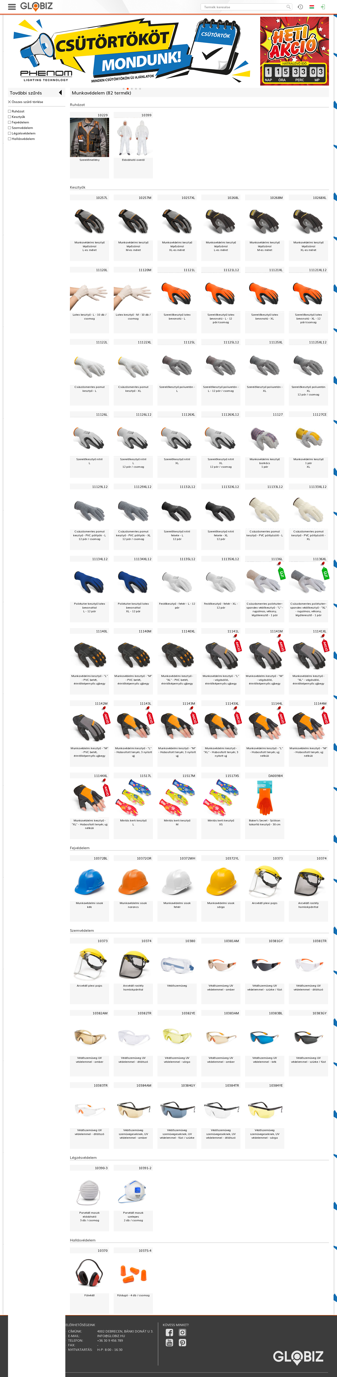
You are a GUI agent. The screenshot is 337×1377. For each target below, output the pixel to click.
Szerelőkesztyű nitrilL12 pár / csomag (133, 463)
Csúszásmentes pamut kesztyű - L (90, 388)
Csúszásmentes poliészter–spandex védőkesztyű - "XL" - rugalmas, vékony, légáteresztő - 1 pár (308, 609)
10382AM (100, 1012)
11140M (145, 631)
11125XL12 (317, 341)
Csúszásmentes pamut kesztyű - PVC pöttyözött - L (264, 533)
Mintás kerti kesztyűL (133, 822)
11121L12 (231, 269)
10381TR (319, 940)
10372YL (232, 858)
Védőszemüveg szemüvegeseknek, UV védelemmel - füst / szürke (177, 1134)
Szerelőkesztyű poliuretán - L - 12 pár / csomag (221, 388)
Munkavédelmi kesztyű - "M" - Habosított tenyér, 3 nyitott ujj (177, 752)
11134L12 (100, 558)
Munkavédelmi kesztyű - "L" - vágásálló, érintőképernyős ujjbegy (221, 679)
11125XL (276, 341)
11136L (277, 558)
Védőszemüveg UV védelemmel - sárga (177, 1059)
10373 (278, 858)
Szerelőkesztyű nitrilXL (177, 461)
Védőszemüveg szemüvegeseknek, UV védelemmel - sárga (264, 1134)
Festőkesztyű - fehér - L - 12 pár (177, 605)
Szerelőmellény (89, 159)
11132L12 (187, 486)
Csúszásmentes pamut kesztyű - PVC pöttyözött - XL (308, 535)
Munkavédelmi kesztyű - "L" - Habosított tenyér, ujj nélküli (264, 752)
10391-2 (145, 1167)
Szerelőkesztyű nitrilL (89, 461)
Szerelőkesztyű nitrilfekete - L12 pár (177, 535)
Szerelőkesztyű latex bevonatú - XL (264, 316)
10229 (103, 115)
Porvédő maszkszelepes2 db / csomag (133, 1216)
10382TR (144, 1012)
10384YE (276, 1085)
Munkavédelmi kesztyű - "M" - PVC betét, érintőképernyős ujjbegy (133, 679)
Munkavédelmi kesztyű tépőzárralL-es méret (90, 246)
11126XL (188, 414)
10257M (145, 197)
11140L (102, 631)
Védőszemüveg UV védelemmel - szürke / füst (264, 987)
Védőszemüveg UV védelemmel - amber (221, 987)
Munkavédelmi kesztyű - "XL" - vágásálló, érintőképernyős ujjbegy (308, 679)
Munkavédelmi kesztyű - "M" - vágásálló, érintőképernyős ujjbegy (264, 679)
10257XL (188, 197)
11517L (145, 775)
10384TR (232, 1085)
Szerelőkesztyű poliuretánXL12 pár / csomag (309, 390)
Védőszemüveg (177, 985)
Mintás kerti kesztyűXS (221, 822)
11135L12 (187, 558)
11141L (233, 631)
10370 (103, 1250)
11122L (102, 341)
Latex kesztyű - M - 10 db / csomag (133, 316)
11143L (145, 703)
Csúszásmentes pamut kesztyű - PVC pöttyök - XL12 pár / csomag (133, 535)
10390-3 (101, 1167)
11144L (277, 703)
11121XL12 (317, 269)
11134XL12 (142, 558)
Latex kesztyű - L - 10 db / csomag (90, 316)
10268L (233, 197)
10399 (146, 115)
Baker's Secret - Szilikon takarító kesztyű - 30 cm (265, 822)
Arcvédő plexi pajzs (264, 903)
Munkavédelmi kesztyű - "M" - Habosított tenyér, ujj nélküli (308, 752)
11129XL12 (142, 486)
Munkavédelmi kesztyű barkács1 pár (265, 463)
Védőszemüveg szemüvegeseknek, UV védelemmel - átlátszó (220, 1134)
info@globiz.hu (111, 1335)
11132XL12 (230, 486)
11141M (276, 631)
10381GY (276, 940)
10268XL (319, 197)
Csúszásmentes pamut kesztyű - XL (133, 388)
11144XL (101, 775)
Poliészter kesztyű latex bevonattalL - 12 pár (89, 607)
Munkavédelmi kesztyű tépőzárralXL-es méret (177, 246)
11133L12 (275, 486)
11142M (101, 703)
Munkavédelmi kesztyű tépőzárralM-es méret (133, 246)
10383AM (231, 1012)
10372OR (144, 858)
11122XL (144, 341)
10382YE (188, 1012)
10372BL (101, 858)
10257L (102, 197)
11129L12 (100, 486)
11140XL (188, 631)
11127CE (319, 414)
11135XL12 (230, 558)
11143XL (232, 703)
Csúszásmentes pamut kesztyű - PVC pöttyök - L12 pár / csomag (89, 535)
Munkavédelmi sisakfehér (177, 905)
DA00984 (275, 775)
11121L (189, 269)
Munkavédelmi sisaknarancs (133, 905)
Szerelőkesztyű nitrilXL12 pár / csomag (221, 463)
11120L (102, 269)
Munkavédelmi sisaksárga (221, 905)
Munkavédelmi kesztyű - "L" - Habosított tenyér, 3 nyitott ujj (133, 752)
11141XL (319, 631)
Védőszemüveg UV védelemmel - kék (264, 1059)
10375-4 (145, 1250)
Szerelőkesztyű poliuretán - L (177, 388)
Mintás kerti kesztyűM (177, 822)
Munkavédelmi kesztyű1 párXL (308, 463)
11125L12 (231, 341)
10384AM (143, 1085)
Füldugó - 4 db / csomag (133, 1295)
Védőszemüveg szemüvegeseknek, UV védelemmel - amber (133, 1134)
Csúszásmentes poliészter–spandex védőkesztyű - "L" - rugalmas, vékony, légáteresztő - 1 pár (264, 609)
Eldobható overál (133, 159)
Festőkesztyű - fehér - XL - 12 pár (221, 605)
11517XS (232, 775)
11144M (320, 703)
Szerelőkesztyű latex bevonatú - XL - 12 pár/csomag (308, 318)
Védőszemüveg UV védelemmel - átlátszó (308, 987)
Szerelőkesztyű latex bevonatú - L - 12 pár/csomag (220, 318)
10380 (190, 940)
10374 (321, 858)
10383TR (101, 1085)
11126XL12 (230, 414)
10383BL (276, 1012)
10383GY (319, 1012)
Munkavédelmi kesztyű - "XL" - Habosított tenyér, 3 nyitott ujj (221, 752)
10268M (276, 197)
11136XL (319, 558)
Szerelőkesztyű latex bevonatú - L (177, 316)
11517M (188, 775)
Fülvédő (89, 1295)
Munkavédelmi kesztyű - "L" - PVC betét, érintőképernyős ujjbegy (89, 679)
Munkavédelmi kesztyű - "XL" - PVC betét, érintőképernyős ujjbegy (177, 679)
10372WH (187, 858)
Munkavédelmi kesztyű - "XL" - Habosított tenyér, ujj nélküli (90, 824)
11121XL (276, 269)
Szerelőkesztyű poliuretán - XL (265, 388)
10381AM (231, 940)
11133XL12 (317, 486)
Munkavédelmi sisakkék (89, 905)
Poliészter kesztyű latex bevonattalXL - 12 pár (133, 607)
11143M (188, 703)
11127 (278, 414)
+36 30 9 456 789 (110, 1340)
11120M (145, 269)
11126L (102, 414)
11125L (189, 341)
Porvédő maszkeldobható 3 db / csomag (89, 1216)
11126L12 (144, 414)
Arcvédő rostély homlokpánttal (308, 905)
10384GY (188, 1085)
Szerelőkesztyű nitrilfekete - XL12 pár (221, 535)
